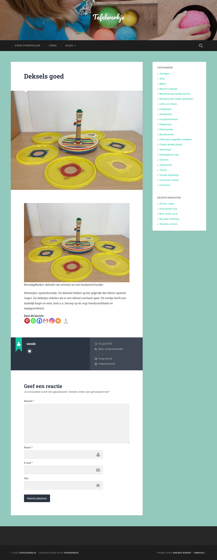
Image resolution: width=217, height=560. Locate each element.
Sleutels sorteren (168, 224)
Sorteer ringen (166, 203)
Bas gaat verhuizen (169, 219)
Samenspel (165, 149)
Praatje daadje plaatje (170, 144)
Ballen (162, 83)
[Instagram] (52, 321)
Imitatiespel (165, 114)
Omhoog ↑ (200, 552)
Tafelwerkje (108, 16)
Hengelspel (165, 109)
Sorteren (164, 159)
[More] (58, 321)
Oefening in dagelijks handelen (175, 139)
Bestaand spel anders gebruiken (176, 98)
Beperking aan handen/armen (174, 93)
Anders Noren (182, 552)
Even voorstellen (27, 45)
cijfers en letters (168, 104)
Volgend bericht (106, 363)
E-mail (28, 463)
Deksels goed (44, 76)
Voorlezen (164, 185)
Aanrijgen (164, 73)
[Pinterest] (27, 321)
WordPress (71, 552)
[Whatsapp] (33, 321)
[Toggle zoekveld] (200, 45)
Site (26, 478)
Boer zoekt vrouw (168, 213)
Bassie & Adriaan (168, 88)
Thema (163, 170)
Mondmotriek (166, 134)
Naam (28, 447)
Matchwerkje (166, 129)
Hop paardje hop (168, 208)
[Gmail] (45, 321)
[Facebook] (39, 321)
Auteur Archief (29, 351)
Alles (69, 45)
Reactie (29, 401)
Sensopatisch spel (169, 154)
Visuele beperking (168, 175)
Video (53, 45)
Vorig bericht (105, 358)
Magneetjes (165, 124)
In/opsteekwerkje (114, 349)
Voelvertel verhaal (169, 180)
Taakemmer (165, 164)
